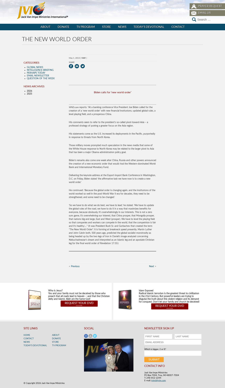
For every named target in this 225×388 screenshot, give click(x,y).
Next (151, 266)
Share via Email (77, 66)
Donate (63, 27)
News (122, 27)
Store (106, 27)
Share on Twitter (82, 66)
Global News (35, 67)
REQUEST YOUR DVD (79, 303)
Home (27, 335)
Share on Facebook (71, 66)
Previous (75, 266)
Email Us (204, 13)
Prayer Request (210, 6)
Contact (178, 27)
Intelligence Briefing (40, 70)
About (45, 27)
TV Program (86, 27)
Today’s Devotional (149, 27)
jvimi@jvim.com (158, 381)
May (84, 58)
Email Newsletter (38, 76)
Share (71, 62)
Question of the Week (41, 78)
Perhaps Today (36, 73)
